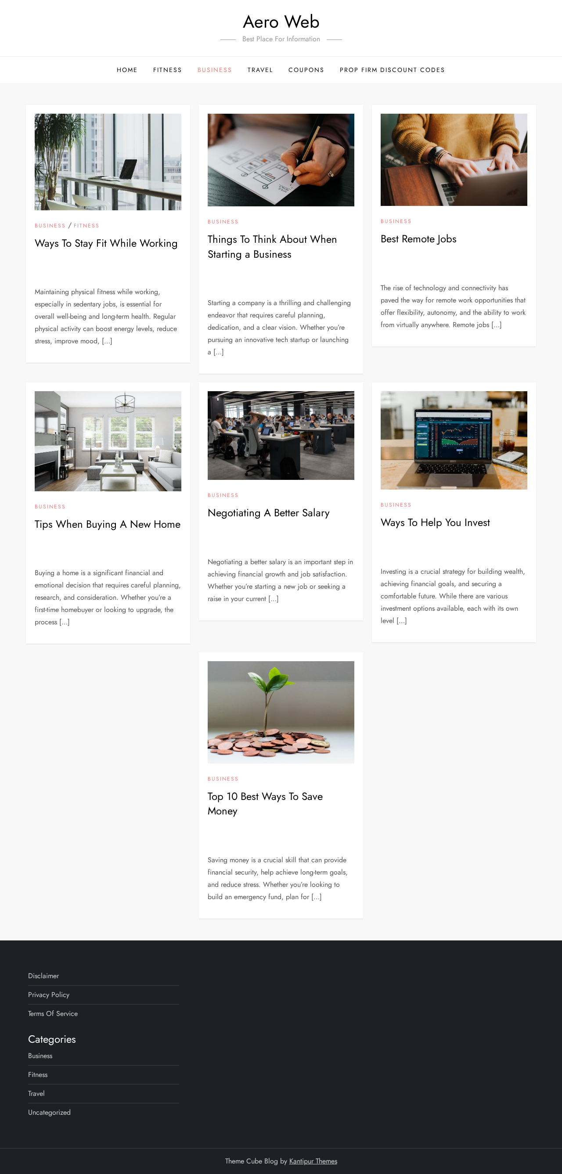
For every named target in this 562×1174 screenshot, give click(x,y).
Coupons (306, 69)
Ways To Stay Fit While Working (106, 243)
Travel (260, 69)
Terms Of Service (53, 1013)
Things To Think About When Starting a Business (272, 246)
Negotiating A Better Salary (269, 512)
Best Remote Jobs (419, 238)
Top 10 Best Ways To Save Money (265, 804)
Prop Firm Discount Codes (392, 69)
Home (127, 69)
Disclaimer (43, 976)
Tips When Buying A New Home (107, 524)
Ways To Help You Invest (435, 522)
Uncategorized (49, 1112)
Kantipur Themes (313, 1161)
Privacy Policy (48, 995)
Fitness (167, 69)
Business (215, 69)
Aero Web (281, 21)
